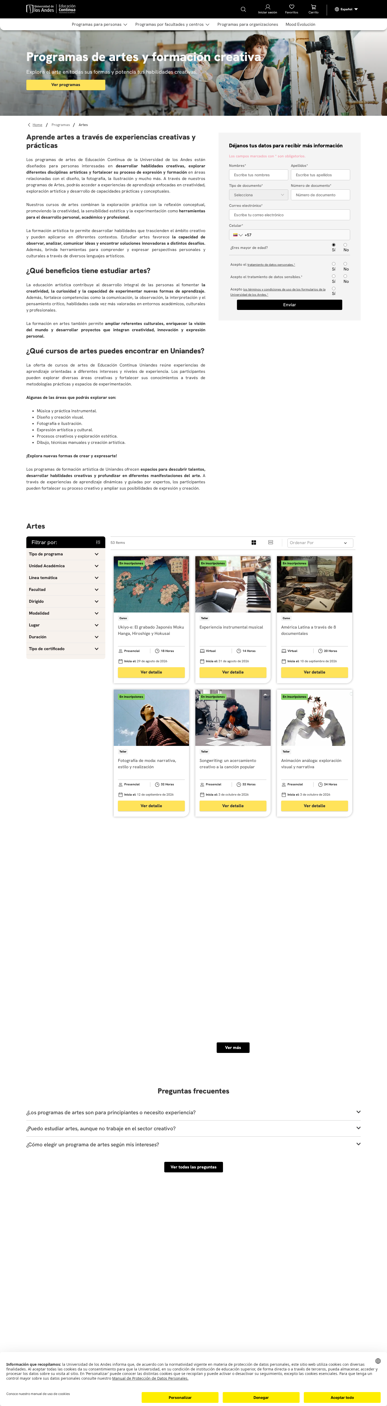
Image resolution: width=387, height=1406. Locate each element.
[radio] (254, 542)
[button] (235, 234)
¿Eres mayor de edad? (249, 247)
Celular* (236, 225)
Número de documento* (311, 185)
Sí (333, 249)
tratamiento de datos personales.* (271, 265)
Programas (61, 124)
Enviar (289, 304)
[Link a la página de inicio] (38, 125)
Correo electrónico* (246, 205)
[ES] (346, 9)
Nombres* (237, 165)
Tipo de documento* (246, 185)
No (346, 249)
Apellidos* (299, 165)
